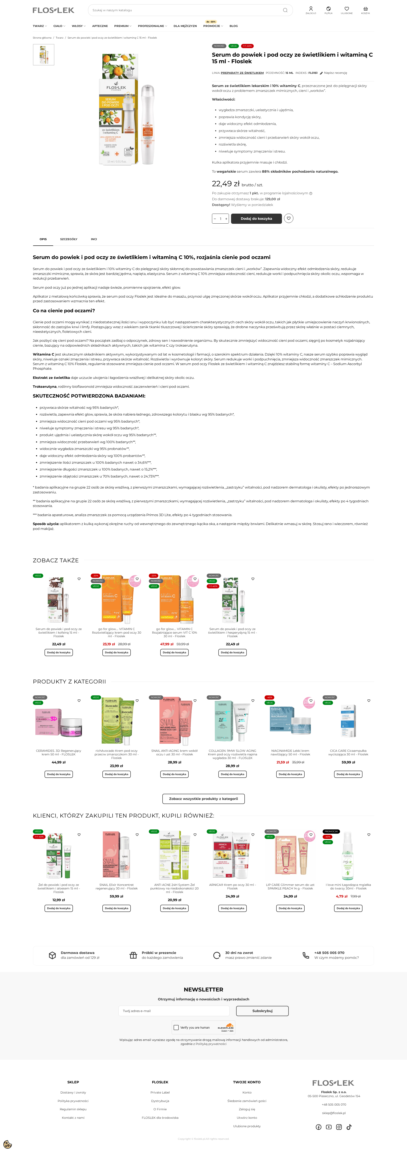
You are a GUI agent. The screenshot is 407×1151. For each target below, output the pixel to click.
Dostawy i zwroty (73, 1092)
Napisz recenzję (335, 73)
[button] (328, 9)
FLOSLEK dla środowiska (160, 1118)
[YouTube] (328, 1127)
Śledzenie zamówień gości (246, 1101)
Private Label (160, 1092)
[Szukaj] (285, 10)
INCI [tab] (94, 239)
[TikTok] (349, 1127)
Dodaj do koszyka (256, 219)
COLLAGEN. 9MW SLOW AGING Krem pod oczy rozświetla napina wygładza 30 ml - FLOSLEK (232, 754)
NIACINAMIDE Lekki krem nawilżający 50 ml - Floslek (290, 752)
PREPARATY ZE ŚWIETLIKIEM (242, 72)
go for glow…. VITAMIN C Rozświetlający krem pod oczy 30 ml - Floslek (116, 632)
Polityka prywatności (73, 1101)
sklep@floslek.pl (334, 1113)
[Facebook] (318, 1127)
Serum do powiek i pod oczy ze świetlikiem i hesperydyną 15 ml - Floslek (232, 632)
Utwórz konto (247, 1118)
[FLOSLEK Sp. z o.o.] (54, 10)
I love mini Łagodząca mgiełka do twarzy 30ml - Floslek (348, 886)
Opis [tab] (43, 239)
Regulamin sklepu (73, 1109)
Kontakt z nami (73, 1118)
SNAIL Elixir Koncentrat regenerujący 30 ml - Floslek (117, 886)
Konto (247, 1092)
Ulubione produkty (247, 1126)
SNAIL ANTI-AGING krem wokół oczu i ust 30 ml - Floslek (174, 752)
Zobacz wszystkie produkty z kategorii (203, 799)
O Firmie (160, 1109)
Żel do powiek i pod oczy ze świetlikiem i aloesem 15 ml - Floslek (59, 888)
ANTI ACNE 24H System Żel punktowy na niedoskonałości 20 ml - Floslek (174, 888)
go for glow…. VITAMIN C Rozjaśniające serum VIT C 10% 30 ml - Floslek (174, 632)
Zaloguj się (247, 1109)
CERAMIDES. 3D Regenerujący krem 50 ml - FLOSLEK (58, 752)
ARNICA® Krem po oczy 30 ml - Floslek (232, 886)
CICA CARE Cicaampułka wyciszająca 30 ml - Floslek (348, 752)
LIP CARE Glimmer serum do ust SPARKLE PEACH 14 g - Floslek (290, 886)
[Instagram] (339, 1127)
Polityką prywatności (211, 1044)
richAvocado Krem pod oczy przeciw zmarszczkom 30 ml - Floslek (117, 754)
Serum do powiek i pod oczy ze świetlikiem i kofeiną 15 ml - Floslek (59, 632)
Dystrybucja (160, 1101)
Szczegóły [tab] (68, 239)
